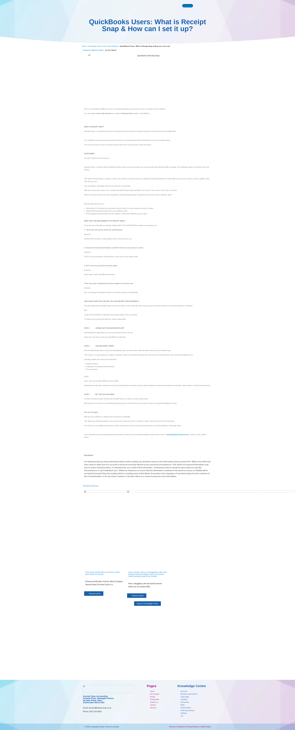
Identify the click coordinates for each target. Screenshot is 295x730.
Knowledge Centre (95, 46)
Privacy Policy (192, 727)
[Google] (100, 716)
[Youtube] (89, 716)
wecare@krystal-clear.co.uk (100, 708)
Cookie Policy (205, 727)
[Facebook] (84, 716)
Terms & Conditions (177, 727)
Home (84, 46)
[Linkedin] (94, 716)
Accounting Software (110, 46)
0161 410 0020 (95, 712)
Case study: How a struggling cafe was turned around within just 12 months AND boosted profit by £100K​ (147, 574)
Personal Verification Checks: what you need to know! (102, 573)
